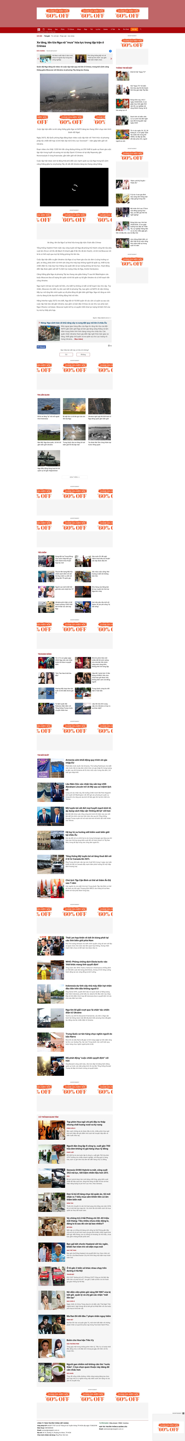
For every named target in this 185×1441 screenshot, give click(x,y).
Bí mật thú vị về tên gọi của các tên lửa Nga (74, 418)
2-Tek (113, 29)
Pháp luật (63, 36)
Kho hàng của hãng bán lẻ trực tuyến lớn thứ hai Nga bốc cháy (100, 589)
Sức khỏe (71, 36)
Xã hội (134, 29)
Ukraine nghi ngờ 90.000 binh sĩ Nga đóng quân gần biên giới (99, 418)
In (111, 346)
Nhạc (79, 29)
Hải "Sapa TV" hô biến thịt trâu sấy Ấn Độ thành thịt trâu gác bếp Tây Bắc (139, 88)
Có (66, 354)
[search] (139, 29)
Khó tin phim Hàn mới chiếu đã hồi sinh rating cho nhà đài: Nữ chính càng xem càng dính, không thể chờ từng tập (100, 662)
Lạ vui (98, 29)
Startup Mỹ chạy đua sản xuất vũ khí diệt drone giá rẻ (64, 691)
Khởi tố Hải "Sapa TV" (138, 72)
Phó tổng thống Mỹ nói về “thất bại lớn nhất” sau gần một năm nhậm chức (97, 58)
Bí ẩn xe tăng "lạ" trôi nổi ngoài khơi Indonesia (48, 418)
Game (105, 29)
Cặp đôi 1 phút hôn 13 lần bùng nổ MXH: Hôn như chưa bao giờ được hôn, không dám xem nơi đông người (101, 677)
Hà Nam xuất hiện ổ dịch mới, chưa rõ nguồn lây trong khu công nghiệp (62, 58)
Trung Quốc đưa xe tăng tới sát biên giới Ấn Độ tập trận (74, 444)
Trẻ (91, 29)
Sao (56, 29)
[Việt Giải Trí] (39, 29)
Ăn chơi (126, 29)
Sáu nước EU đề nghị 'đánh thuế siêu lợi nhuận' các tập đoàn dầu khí (101, 559)
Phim (62, 29)
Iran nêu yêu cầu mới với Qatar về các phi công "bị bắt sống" (101, 604)
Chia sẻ (42, 347)
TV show (71, 29)
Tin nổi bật (55, 36)
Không (83, 354)
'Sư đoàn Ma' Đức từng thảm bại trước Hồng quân (99, 444)
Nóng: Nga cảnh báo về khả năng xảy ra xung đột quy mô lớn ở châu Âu (74, 323)
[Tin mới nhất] (43, 29)
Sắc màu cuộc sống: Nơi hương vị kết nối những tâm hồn (100, 574)
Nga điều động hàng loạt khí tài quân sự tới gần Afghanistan (49, 470)
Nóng (50, 29)
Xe (119, 29)
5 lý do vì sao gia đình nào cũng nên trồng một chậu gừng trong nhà (139, 197)
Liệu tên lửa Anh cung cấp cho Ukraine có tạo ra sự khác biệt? (101, 706)
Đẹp (85, 29)
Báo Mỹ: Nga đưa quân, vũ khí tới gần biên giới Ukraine (49, 444)
